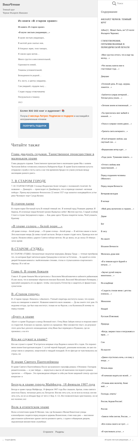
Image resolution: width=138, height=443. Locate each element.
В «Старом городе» (25, 294)
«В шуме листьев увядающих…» (117, 440)
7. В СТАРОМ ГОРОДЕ (28, 181)
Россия (104, 408)
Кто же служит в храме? (29, 339)
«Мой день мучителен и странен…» (117, 208)
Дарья (103, 216)
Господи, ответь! (108, 393)
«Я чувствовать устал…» (112, 431)
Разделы (59, 432)
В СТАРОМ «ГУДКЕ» (27, 248)
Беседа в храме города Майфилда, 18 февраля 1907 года (53, 384)
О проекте (48, 432)
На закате (105, 238)
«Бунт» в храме (22, 316)
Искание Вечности (109, 246)
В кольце (105, 201)
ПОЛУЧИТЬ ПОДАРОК (34, 126)
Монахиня (106, 301)
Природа (105, 323)
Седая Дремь (10, 440)
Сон (103, 342)
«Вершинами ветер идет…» (114, 149)
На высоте (106, 349)
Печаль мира (107, 367)
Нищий (104, 308)
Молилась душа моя (110, 253)
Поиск (117, 3)
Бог (102, 223)
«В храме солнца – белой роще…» (37, 226)
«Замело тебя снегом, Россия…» (116, 416)
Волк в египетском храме (30, 407)
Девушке (105, 76)
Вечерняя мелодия (109, 193)
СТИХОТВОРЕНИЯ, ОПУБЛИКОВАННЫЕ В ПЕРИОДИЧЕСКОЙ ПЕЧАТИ (115, 44)
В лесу (104, 231)
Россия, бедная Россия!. (112, 401)
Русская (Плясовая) (110, 316)
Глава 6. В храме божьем (29, 271)
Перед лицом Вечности (112, 186)
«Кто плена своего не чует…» (114, 423)
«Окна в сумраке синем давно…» (116, 123)
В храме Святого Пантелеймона (35, 361)
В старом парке (22, 203)
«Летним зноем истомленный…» (116, 105)
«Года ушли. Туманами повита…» (116, 157)
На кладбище (107, 282)
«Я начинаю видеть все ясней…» (116, 375)
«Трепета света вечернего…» (114, 131)
